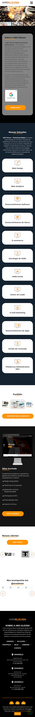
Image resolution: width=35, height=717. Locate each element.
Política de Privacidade (22, 711)
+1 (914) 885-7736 (19, 689)
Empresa (10, 641)
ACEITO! (17, 713)
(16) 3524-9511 (19, 663)
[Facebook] (11, 703)
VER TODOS (17, 542)
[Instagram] (17, 703)
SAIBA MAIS (15, 108)
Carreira (25, 645)
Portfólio (6, 645)
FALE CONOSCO (13, 514)
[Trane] (25, 554)
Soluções (21, 641)
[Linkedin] (23, 703)
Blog (16, 645)
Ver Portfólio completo (18, 416)
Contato (17, 648)
